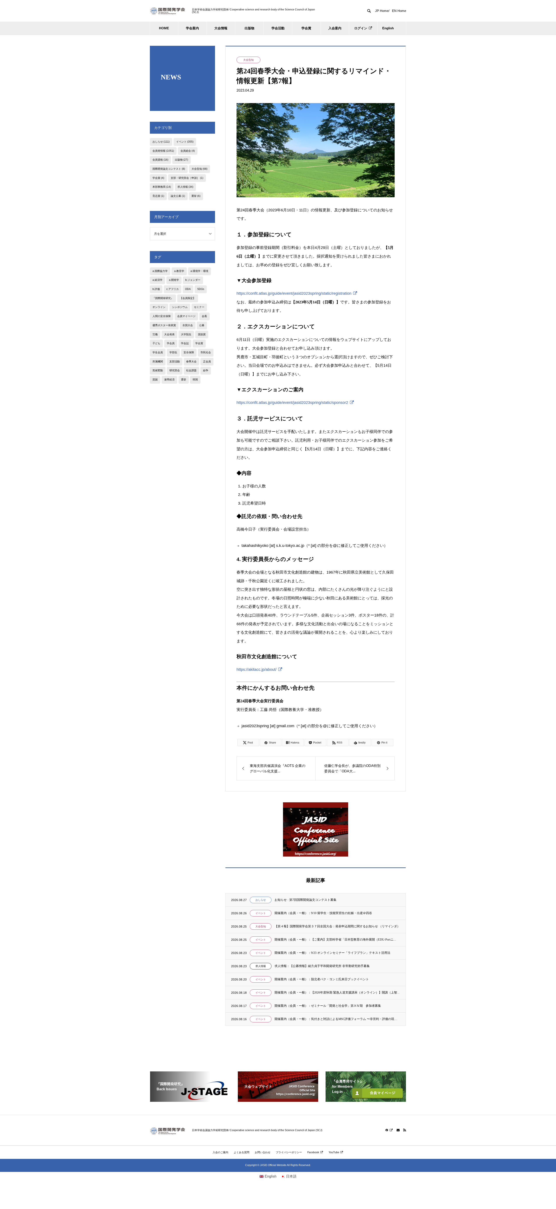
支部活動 (174, 361)
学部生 (173, 352)
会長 (204, 316)
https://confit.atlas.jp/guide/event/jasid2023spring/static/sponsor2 (292, 402)
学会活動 (278, 28)
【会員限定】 (187, 298)
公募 (201, 325)
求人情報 (260, 966)
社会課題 (191, 370)
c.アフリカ (172, 289)
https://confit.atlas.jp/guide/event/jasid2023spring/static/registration (294, 293)
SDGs (200, 289)
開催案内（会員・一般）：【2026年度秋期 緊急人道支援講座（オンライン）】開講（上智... (337, 992)
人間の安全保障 (161, 316)
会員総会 (187, 150)
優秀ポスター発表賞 (164, 325)
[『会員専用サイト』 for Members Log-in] (366, 1100)
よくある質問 (241, 1152)
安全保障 (189, 352)
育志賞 (158, 195)
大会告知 (248, 59)
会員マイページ (186, 316)
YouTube (334, 1152)
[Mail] (398, 1130)
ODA (188, 289)
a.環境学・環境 (199, 271)
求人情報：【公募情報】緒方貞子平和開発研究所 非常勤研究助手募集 (322, 966)
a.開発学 (174, 279)
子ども (156, 343)
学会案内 (192, 28)
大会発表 (169, 334)
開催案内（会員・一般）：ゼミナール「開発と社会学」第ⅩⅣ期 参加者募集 (328, 1005)
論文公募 (178, 195)
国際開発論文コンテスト (168, 168)
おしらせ (260, 899)
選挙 (195, 195)
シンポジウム (180, 307)
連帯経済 (169, 379)
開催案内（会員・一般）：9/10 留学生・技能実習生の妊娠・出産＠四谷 (323, 913)
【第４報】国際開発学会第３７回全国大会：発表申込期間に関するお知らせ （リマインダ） (337, 926)
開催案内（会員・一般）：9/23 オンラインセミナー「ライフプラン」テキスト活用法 (332, 952)
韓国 (195, 379)
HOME (164, 28)
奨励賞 (202, 334)
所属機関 (157, 361)
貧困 (155, 379)
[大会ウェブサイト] (278, 1100)
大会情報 (220, 28)
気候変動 (157, 370)
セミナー (199, 307)
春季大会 (191, 361)
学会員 (171, 343)
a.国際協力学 (160, 271)
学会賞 (306, 28)
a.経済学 (157, 279)
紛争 (205, 370)
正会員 (207, 361)
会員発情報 (163, 150)
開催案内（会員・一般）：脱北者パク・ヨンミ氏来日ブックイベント (322, 979)
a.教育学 (179, 271)
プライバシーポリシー (289, 1152)
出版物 (249, 28)
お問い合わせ (262, 1152)
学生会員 (157, 352)
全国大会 (187, 325)
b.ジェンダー (192, 279)
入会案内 (334, 28)
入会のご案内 (220, 1152)
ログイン (360, 28)
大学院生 (186, 334)
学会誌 (185, 343)
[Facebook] (389, 1130)
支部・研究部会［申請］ (187, 177)
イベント (260, 913)
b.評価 (156, 289)
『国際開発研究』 (162, 298)
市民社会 (205, 352)
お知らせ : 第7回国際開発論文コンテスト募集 (305, 899)
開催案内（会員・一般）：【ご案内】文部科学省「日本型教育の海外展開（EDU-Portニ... (335, 939)
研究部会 (174, 370)
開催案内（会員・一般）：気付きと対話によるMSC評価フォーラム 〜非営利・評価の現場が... (337, 1019)
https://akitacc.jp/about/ (256, 669)
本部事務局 (161, 186)
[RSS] (404, 1130)
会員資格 (160, 159)
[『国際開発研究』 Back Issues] (190, 1100)
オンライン (158, 307)
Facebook (313, 1152)
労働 (155, 334)
